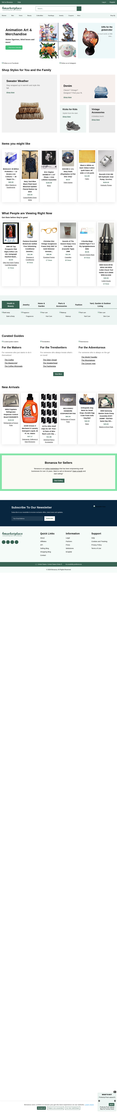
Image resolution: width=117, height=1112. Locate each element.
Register (112, 2)
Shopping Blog (45, 552)
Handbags (51, 15)
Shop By (112, 15)
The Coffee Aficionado (13, 366)
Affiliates (43, 541)
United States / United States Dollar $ (50, 564)
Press (68, 545)
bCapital (69, 552)
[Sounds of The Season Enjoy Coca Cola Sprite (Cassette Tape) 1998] (68, 254)
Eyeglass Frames (49, 257)
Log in (104, 2)
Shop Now (10, 92)
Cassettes (68, 257)
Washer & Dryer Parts (106, 427)
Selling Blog (44, 548)
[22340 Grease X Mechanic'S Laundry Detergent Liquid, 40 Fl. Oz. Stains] (30, 418)
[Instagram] (16, 542)
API (41, 545)
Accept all (41, 1108)
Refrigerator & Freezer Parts (11, 424)
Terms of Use (96, 548)
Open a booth (77, 471)
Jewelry (61, 15)
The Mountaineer (88, 360)
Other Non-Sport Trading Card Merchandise (11, 264)
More (78, 15)
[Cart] (113, 8)
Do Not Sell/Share (72, 1108)
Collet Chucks (106, 281)
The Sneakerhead (50, 363)
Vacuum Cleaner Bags (87, 255)
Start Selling (58, 480)
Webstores (70, 548)
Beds (87, 424)
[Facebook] (3, 542)
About (42, 538)
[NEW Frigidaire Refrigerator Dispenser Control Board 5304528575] (11, 418)
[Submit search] (79, 8)
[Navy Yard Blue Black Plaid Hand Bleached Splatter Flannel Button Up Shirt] (30, 175)
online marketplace (52, 469)
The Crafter (9, 360)
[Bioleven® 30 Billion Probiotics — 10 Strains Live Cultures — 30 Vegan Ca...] (11, 175)
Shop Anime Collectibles (15, 47)
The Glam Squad (50, 360)
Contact (43, 555)
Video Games (68, 182)
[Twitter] (8, 542)
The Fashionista (49, 366)
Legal (68, 538)
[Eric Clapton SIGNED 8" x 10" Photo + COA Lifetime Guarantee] (49, 175)
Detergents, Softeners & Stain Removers (30, 441)
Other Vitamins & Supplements (10, 186)
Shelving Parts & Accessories (49, 441)
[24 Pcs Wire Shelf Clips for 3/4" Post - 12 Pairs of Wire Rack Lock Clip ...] (49, 418)
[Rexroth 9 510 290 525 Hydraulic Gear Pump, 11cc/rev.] (106, 175)
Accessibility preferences (74, 564)
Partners (69, 541)
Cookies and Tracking (99, 541)
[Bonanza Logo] (12, 8)
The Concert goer (88, 363)
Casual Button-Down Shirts (30, 199)
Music (49, 185)
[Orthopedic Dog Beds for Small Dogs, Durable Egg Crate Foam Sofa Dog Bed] (87, 418)
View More (58, 374)
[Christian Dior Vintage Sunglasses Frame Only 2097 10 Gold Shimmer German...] (49, 254)
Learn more (89, 1105)
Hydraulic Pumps (106, 185)
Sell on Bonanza (7, 2)
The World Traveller (89, 357)
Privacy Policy (96, 545)
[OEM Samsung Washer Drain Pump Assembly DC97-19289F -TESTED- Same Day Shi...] (106, 418)
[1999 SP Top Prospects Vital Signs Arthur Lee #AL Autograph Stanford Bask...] (11, 254)
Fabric (87, 179)
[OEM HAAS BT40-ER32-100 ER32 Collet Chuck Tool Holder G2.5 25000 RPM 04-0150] (106, 254)
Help (19, 2)
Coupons (71, 15)
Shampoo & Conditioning (30, 259)
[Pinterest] (12, 542)
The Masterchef (11, 363)
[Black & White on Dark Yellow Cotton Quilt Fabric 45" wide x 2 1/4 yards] (87, 175)
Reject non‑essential (55, 1108)
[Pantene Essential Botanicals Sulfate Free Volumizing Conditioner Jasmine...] (30, 254)
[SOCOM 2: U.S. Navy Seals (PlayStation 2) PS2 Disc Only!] (68, 175)
